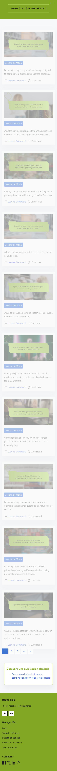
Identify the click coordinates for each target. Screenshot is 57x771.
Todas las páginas (10, 733)
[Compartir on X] (9, 763)
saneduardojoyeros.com (28, 8)
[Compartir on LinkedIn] (13, 763)
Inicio (4, 728)
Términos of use (9, 747)
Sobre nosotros (9, 706)
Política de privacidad (12, 743)
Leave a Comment (17, 80)
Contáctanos (25, 706)
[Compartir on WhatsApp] (18, 763)
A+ (5, 713)
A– (11, 713)
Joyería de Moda (13, 63)
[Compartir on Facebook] (4, 763)
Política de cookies (11, 738)
